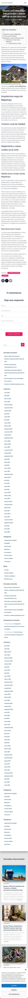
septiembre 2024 (8, 438)
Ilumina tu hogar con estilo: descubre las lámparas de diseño (13, 634)
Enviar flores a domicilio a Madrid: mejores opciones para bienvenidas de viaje (14, 373)
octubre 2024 (7, 435)
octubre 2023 (7, 453)
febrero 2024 (7, 444)
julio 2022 (6, 480)
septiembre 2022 (8, 474)
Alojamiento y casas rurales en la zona (13, 38)
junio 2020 (7, 528)
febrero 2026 (7, 398)
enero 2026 (7, 401)
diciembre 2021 (8, 501)
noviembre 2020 (8, 519)
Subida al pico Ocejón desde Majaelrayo (13, 40)
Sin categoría (7, 552)
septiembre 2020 (8, 522)
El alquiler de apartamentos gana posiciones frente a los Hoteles (14, 626)
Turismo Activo (8, 555)
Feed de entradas (8, 573)
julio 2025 (6, 413)
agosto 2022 (7, 477)
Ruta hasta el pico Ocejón (15, 43)
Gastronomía (7, 546)
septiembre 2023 (8, 456)
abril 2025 (6, 419)
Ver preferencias (14, 994)
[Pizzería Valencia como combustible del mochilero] (14, 954)
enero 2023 (7, 471)
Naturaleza (7, 549)
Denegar (14, 990)
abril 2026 (6, 395)
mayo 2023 (7, 462)
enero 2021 (7, 516)
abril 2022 (6, 489)
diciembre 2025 (8, 404)
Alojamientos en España (13, 272)
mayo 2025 (7, 416)
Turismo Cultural (8, 558)
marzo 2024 (7, 441)
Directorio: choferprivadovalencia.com (14, 384)
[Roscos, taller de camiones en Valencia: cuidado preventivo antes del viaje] (14, 873)
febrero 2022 (7, 495)
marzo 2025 (7, 423)
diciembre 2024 (8, 429)
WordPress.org (8, 579)
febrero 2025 (7, 426)
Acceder (6, 570)
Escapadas (5, 275)
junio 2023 (7, 459)
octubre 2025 (7, 410)
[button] (25, 969)
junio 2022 (7, 483)
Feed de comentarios (9, 576)
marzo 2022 (7, 492)
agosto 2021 (7, 507)
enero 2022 (7, 498)
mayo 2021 (7, 510)
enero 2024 (7, 447)
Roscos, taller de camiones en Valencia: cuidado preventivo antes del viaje (14, 359)
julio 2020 (6, 525)
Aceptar (14, 985)
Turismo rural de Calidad (9, 36)
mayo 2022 (7, 486)
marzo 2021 (7, 513)
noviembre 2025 (8, 407)
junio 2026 (7, 392)
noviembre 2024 (8, 432)
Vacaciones (7, 561)
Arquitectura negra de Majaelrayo (12, 34)
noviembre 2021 (8, 504)
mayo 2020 (7, 531)
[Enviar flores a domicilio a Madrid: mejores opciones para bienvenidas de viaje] (14, 913)
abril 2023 (6, 465)
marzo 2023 (7, 468)
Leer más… (19, 900)
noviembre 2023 (8, 450)
